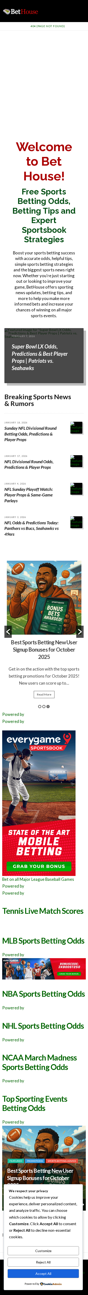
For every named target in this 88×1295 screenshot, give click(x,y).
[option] (44, 632)
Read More (44, 694)
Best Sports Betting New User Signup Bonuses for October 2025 (44, 649)
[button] (8, 632)
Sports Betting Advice (62, 1160)
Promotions (35, 1160)
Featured (16, 1160)
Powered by (13, 714)
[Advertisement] (44, 76)
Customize (43, 1251)
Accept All (43, 1273)
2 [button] (43, 706)
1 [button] (39, 706)
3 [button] (48, 706)
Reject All (43, 1262)
